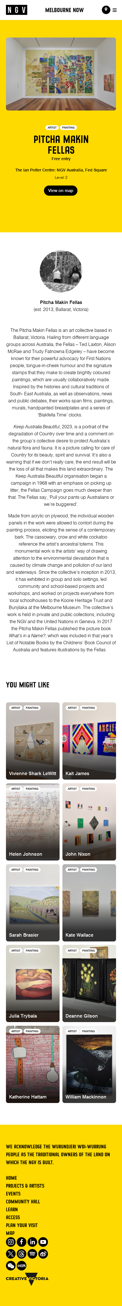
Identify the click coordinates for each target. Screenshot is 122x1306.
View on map (60, 191)
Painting (68, 128)
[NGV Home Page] (16, 10)
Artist (52, 128)
